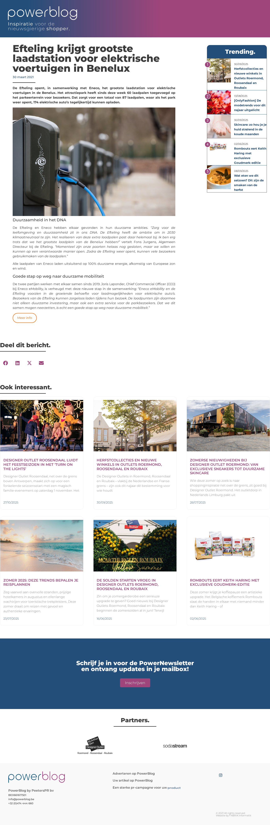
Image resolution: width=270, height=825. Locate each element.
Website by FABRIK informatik (233, 815)
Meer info (24, 318)
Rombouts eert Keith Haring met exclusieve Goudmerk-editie (224, 582)
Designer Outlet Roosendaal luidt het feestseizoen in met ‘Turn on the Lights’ (40, 464)
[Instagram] (221, 775)
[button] (5, 363)
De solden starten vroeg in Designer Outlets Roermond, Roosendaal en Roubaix (127, 584)
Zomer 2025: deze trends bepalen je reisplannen (40, 582)
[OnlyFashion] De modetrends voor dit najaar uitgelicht (250, 105)
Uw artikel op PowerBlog (133, 780)
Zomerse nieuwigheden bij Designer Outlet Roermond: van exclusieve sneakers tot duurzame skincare (227, 466)
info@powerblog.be (21, 799)
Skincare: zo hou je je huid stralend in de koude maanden (250, 129)
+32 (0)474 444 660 (20, 803)
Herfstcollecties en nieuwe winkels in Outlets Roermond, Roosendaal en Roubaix (248, 78)
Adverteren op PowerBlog (134, 773)
